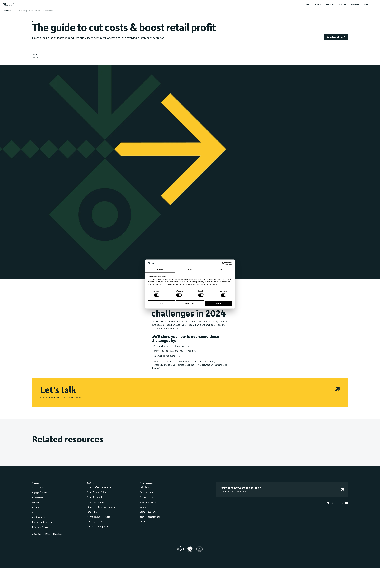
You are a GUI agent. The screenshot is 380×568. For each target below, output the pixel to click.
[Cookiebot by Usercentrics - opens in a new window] (223, 263)
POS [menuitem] (307, 4)
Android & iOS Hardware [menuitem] (98, 517)
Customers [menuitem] (37, 498)
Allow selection (190, 303)
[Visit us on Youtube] (346, 503)
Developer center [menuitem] (147, 502)
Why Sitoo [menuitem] (37, 502)
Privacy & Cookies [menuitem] (40, 527)
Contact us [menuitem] (37, 512)
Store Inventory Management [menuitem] (101, 507)
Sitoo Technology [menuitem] (95, 502)
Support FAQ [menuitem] (145, 507)
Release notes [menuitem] (146, 497)
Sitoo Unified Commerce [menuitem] (99, 487)
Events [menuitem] (142, 522)
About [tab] (220, 270)
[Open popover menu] (375, 4)
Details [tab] (190, 270)
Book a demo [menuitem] (38, 517)
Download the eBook (161, 361)
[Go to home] (8, 4)
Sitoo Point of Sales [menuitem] (96, 492)
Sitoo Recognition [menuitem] (95, 497)
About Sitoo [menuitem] (38, 487)
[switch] (179, 295)
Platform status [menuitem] (146, 492)
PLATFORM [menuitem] (317, 4)
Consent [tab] (160, 270)
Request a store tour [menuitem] (42, 522)
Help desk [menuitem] (144, 487)
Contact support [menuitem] (147, 512)
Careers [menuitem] (39, 493)
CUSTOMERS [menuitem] (330, 4)
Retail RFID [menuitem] (92, 512)
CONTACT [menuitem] (367, 4)
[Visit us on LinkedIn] (327, 503)
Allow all (218, 303)
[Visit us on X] (332, 503)
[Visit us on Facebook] (337, 503)
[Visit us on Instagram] (342, 503)
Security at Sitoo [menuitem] (95, 522)
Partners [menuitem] (36, 507)
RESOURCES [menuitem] (355, 4)
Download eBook (335, 37)
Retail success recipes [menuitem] (149, 517)
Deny (161, 303)
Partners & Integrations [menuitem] (98, 526)
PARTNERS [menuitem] (342, 4)
